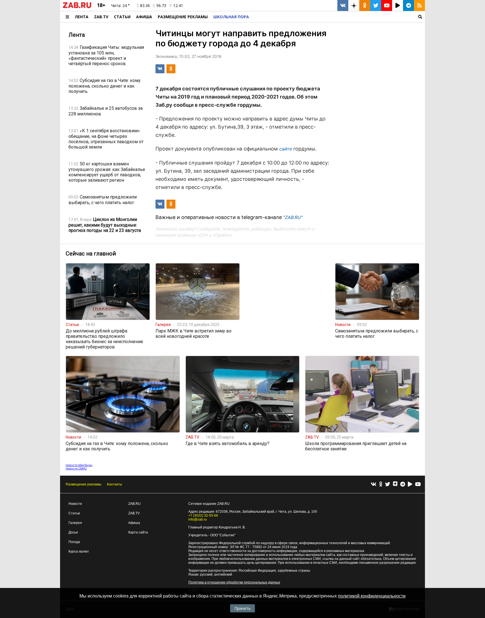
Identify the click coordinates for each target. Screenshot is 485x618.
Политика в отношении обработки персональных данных (234, 582)
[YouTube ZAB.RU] (386, 5)
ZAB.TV (101, 16)
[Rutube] (410, 484)
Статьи (122, 16)
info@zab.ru (197, 519)
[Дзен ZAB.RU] (353, 5)
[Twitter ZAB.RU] (375, 5)
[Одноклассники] (381, 484)
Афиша (144, 16)
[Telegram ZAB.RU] (408, 5)
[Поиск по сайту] (338, 16)
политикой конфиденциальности (372, 596)
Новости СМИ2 (76, 468)
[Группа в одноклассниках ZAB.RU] (364, 5)
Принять (242, 608)
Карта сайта (138, 532)
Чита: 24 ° (120, 5)
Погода (74, 542)
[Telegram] (402, 484)
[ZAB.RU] (77, 7)
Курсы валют (78, 551)
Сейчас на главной (91, 253)
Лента (81, 16)
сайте (285, 149)
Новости (75, 504)
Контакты (114, 484)
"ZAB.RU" (293, 217)
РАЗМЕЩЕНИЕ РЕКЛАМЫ (183, 16)
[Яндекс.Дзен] (395, 484)
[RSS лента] (419, 5)
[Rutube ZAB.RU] (397, 5)
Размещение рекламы (83, 484)
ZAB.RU (134, 504)
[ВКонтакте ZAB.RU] (342, 5)
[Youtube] (418, 484)
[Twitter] (388, 484)
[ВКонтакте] (373, 484)
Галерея (75, 523)
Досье (73, 532)
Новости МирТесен (79, 465)
